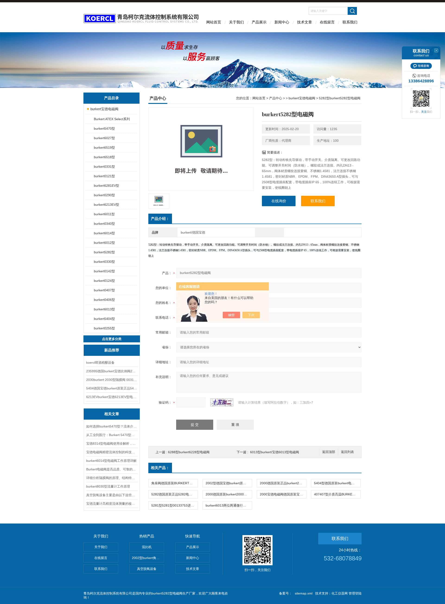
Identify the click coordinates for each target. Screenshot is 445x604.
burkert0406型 (104, 300)
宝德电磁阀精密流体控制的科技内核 (111, 452)
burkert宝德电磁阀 (104, 109)
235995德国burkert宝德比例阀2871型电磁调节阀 (111, 371)
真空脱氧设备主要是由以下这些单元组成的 (111, 495)
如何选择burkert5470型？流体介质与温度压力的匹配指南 (111, 426)
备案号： (285, 593)
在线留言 (327, 22)
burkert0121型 (104, 176)
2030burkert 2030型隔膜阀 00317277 (111, 380)
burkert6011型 (104, 214)
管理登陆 (355, 593)
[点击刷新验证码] (221, 402)
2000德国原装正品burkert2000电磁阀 (283, 483)
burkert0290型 (104, 195)
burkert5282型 (104, 252)
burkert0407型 (104, 290)
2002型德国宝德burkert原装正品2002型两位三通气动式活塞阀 (229, 483)
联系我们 (350, 22)
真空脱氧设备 (146, 569)
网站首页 (213, 22)
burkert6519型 (104, 147)
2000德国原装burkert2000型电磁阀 (229, 494)
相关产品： (160, 468)
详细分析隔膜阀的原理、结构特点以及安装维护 (111, 478)
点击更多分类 (111, 339)
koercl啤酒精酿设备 (100, 362)
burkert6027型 (104, 138)
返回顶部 (328, 452)
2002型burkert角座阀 (147, 558)
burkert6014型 (104, 233)
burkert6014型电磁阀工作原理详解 (111, 461)
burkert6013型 (104, 309)
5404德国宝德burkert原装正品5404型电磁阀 (111, 388)
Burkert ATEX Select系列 (112, 119)
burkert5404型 (104, 319)
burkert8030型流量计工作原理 (108, 486)
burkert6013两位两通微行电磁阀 (229, 505)
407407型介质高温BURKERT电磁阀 (337, 494)
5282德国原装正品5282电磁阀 (173, 494)
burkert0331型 (104, 166)
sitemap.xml (303, 593)
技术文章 (304, 22)
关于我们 (236, 22)
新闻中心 (281, 22)
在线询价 (278, 201)
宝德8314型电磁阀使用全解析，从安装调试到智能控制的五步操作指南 (111, 443)
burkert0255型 (104, 328)
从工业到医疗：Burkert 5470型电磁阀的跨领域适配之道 (111, 435)
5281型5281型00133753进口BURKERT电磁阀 (174, 505)
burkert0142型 (104, 271)
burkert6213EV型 (106, 204)
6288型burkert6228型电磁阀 (189, 452)
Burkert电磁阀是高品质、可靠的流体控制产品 (111, 469)
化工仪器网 (339, 593)
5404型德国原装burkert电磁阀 (336, 483)
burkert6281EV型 (106, 185)
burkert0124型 (104, 281)
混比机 (147, 547)
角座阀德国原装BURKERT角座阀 (174, 483)
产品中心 (275, 98)
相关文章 (111, 414)
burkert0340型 (104, 223)
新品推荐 (111, 350)
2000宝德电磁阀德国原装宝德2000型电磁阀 (283, 494)
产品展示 (259, 22)
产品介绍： (160, 219)
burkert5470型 (104, 128)
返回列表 (347, 452)
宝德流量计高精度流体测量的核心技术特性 (111, 503)
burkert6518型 (104, 157)
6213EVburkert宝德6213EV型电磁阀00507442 (111, 397)
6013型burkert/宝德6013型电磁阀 (274, 452)
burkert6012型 (104, 242)
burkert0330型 (104, 261)
